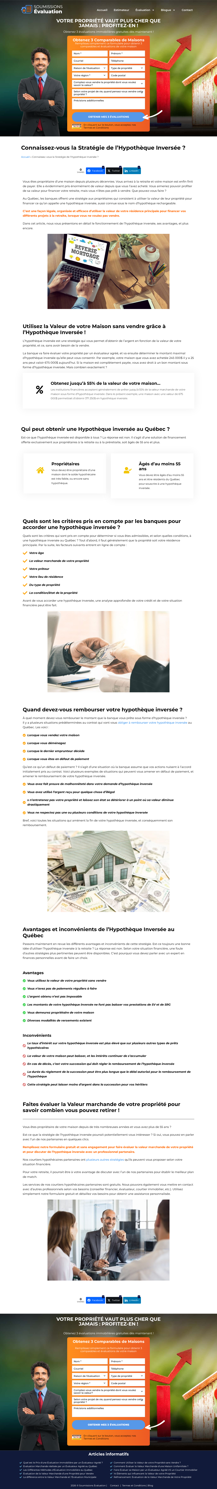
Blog (150, 1485)
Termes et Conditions (96, 127)
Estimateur (121, 10)
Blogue (166, 10)
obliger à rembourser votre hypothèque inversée (152, 722)
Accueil (102, 10)
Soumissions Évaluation (92, 1485)
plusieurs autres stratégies (105, 1159)
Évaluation (143, 10)
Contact (187, 10)
